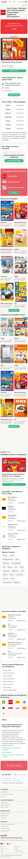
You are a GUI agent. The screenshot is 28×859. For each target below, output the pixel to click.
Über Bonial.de (4, 792)
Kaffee (12, 574)
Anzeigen (23, 5)
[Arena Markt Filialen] (4, 713)
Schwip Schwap (7, 582)
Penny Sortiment (6, 752)
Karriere (3, 796)
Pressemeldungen (5, 831)
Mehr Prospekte (14, 310)
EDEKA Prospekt (5, 802)
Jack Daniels (19, 574)
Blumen (22, 567)
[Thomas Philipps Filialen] (11, 708)
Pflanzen (5, 574)
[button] (14, 54)
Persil (22, 571)
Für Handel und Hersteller (7, 794)
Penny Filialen (16, 780)
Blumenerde (15, 571)
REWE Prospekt (4, 807)
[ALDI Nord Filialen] (24, 702)
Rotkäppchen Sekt (8, 559)
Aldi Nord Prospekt (5, 813)
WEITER (14, 29)
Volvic (12, 578)
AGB (2, 851)
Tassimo (5, 555)
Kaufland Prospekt (5, 805)
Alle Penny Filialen (14, 94)
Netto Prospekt (4, 815)
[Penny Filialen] (11, 702)
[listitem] (7, 213)
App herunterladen (5, 828)
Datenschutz (4, 849)
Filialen (14, 778)
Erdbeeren (16, 582)
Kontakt (16, 849)
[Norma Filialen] (24, 708)
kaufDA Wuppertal (6, 778)
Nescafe (10, 567)
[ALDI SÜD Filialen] (4, 708)
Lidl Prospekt (4, 818)
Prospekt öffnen (14, 70)
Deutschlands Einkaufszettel (8, 824)
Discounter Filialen (6, 780)
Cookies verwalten (18, 851)
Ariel (16, 567)
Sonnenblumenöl (16, 563)
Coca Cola (5, 578)
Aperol (17, 559)
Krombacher (6, 563)
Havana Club (6, 571)
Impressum (17, 846)
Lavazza (12, 555)
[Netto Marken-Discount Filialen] (17, 702)
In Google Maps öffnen (14, 160)
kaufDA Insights (4, 826)
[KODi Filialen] (17, 708)
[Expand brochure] (14, 49)
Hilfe (2, 846)
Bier (4, 567)
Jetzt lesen (14, 484)
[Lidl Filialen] (4, 702)
